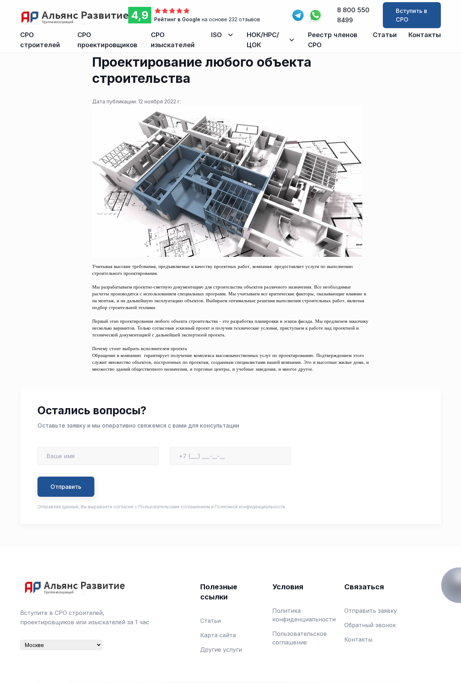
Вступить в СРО (411, 15)
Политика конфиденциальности (304, 615)
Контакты (424, 35)
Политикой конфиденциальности (250, 506)
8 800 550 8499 (353, 15)
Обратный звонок (370, 625)
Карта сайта (218, 635)
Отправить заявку (370, 610)
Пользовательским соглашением (174, 506)
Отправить (65, 486)
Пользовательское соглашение (299, 638)
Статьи (385, 35)
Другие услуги (221, 649)
